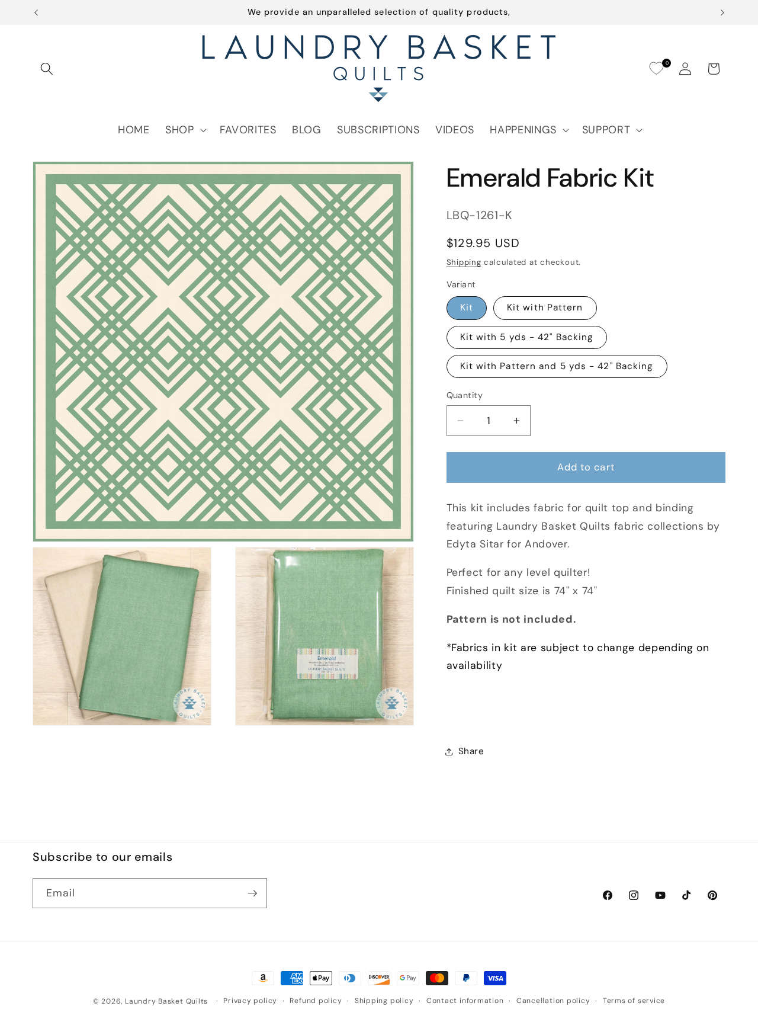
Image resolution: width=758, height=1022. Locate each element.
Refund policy (316, 1000)
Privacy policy (250, 1000)
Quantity (465, 395)
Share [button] (471, 751)
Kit (466, 307)
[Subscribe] (252, 893)
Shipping (464, 262)
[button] (47, 69)
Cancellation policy (553, 1000)
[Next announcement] (722, 12)
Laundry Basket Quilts (166, 1001)
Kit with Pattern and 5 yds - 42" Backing (557, 366)
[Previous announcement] (36, 12)
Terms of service (634, 1000)
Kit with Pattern (545, 307)
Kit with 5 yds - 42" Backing (527, 337)
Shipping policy (384, 1000)
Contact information (465, 1000)
